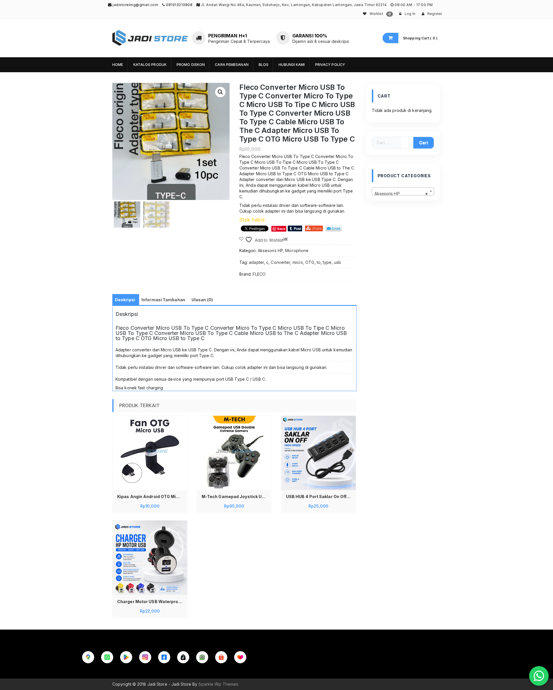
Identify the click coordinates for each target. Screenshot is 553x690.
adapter (256, 262)
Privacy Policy (330, 64)
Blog (263, 64)
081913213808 (179, 5)
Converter (280, 262)
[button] (220, 92)
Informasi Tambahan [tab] (163, 299)
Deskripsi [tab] (125, 299)
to (319, 262)
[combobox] (403, 191)
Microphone (296, 250)
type (327, 262)
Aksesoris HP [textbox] (401, 193)
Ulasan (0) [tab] (202, 299)
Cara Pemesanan (231, 64)
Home (117, 64)
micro (298, 262)
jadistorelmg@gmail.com (135, 5)
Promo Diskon (191, 64)
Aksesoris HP (270, 250)
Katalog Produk (149, 64)
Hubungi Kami (292, 64)
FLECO (259, 274)
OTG (309, 262)
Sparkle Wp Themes (218, 684)
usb (337, 262)
